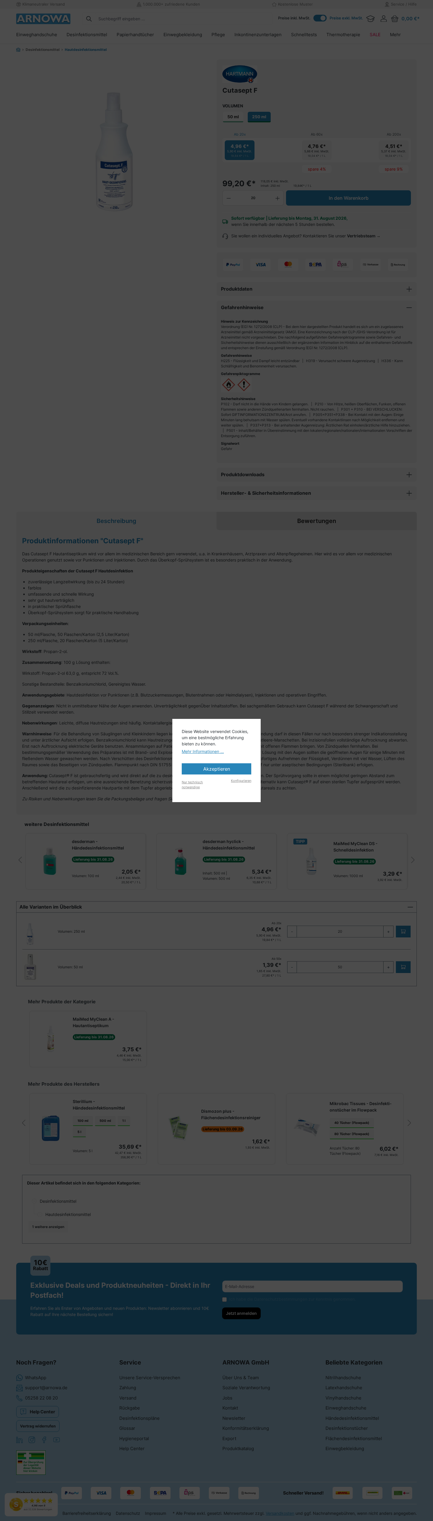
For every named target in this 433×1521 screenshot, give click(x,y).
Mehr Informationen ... (203, 751)
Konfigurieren (241, 781)
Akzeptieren (216, 769)
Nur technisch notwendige (192, 784)
